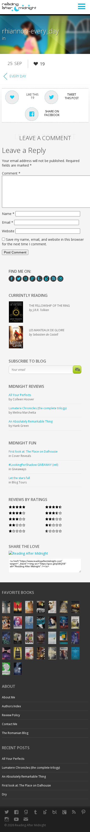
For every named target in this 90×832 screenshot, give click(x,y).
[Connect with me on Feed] (74, 812)
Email (7, 222)
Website (8, 231)
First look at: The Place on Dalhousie (26, 785)
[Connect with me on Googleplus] (64, 812)
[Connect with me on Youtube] (16, 819)
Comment (11, 173)
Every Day (18, 76)
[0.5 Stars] (53, 531)
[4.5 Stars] (53, 507)
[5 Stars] (17, 507)
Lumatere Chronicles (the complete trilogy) (31, 768)
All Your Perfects (13, 759)
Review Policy (11, 715)
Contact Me (9, 724)
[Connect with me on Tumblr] (35, 812)
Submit (77, 369)
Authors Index (11, 706)
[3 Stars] (17, 519)
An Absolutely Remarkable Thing (24, 776)
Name (8, 213)
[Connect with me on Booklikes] (55, 812)
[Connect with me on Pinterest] (83, 812)
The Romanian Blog (15, 733)
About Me (8, 697)
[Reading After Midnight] (19, 6)
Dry (4, 794)
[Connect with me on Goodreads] (26, 812)
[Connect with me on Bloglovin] (45, 812)
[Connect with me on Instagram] (7, 819)
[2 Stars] (17, 525)
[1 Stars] (17, 531)
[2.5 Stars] (53, 519)
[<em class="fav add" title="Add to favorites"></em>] (35, 65)
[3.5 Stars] (53, 513)
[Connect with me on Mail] (26, 819)
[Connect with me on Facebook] (16, 812)
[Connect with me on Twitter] (7, 812)
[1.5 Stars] (53, 525)
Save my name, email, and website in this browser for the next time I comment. (43, 241)
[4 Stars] (17, 513)
